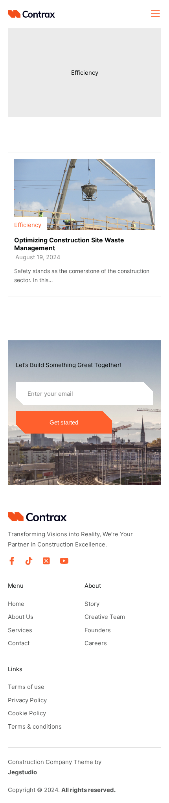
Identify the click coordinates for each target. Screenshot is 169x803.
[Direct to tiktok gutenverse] (29, 561)
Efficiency (84, 72)
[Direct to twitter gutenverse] (46, 561)
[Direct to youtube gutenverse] (64, 561)
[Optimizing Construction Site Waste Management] (84, 194)
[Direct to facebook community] (12, 561)
